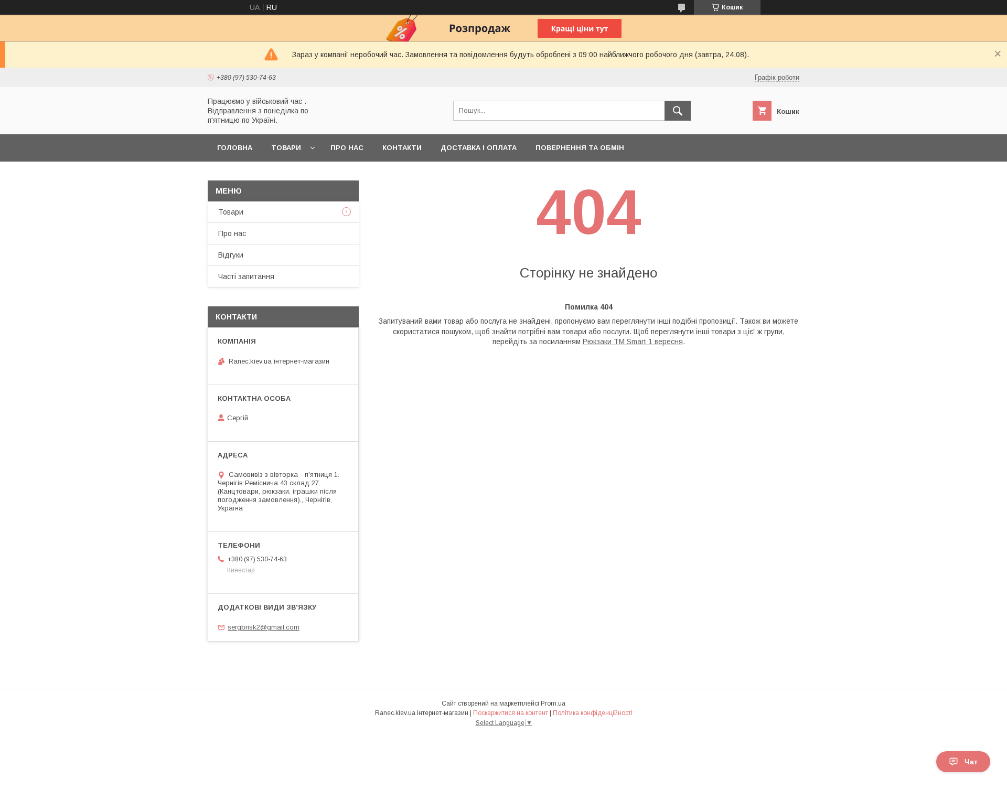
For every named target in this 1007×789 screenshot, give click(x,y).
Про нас (346, 148)
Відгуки (230, 255)
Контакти (402, 148)
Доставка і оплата (479, 148)
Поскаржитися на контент (510, 713)
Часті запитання (246, 276)
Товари (286, 148)
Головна (234, 148)
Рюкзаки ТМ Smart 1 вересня (633, 341)
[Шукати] (678, 111)
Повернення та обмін (579, 148)
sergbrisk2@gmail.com (263, 627)
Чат (971, 762)
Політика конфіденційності (593, 713)
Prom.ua (553, 703)
